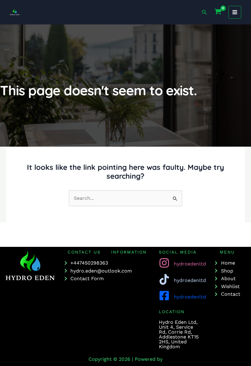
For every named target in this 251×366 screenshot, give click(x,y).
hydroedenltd (190, 264)
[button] (204, 12)
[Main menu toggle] (234, 12)
